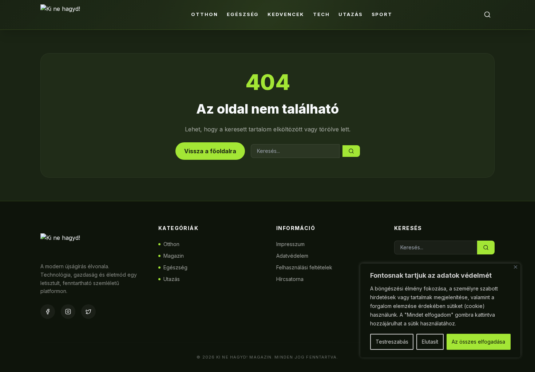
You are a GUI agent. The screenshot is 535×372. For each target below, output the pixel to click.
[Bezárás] (515, 267)
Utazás (350, 14)
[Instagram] (68, 311)
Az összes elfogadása (478, 342)
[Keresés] (487, 14)
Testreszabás (392, 342)
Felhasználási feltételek (304, 267)
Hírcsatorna (290, 279)
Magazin (173, 256)
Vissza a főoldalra (210, 151)
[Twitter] (88, 311)
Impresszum (290, 244)
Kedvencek (286, 14)
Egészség (243, 14)
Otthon (204, 14)
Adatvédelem (292, 256)
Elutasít (430, 342)
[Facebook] (47, 311)
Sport (382, 14)
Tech (321, 14)
